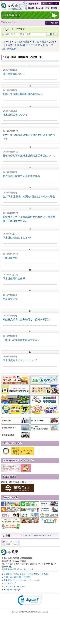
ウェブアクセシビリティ (15, 586)
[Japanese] (31, 8)
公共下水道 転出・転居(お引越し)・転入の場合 (29, 196)
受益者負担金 (10, 298)
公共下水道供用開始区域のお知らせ (23, 94)
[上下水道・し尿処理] (13, 45)
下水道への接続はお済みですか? (21, 339)
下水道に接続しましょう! (17, 237)
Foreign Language (12, 589)
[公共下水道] (34, 45)
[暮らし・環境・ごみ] (43, 41)
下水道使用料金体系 (14, 278)
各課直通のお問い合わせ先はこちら (18, 569)
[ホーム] (6, 41)
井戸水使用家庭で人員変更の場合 (21, 176)
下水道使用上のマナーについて (20, 360)
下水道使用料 (10, 257)
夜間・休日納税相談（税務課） (18, 577)
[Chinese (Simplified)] (47, 8)
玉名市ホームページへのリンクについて (22, 580)
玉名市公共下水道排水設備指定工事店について (29, 155)
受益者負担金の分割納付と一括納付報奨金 (26, 319)
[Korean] (54, 8)
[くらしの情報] (21, 41)
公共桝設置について (14, 73)
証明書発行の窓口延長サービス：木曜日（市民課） (27, 574)
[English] (39, 8)
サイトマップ (10, 583)
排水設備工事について (15, 114)
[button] (30, 601)
